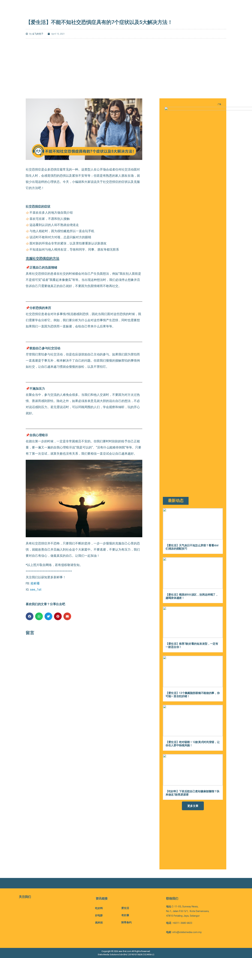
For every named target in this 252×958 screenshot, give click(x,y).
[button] (29, 616)
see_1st (35, 589)
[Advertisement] (126, 68)
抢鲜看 (35, 583)
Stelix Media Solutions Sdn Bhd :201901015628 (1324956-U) (126, 954)
